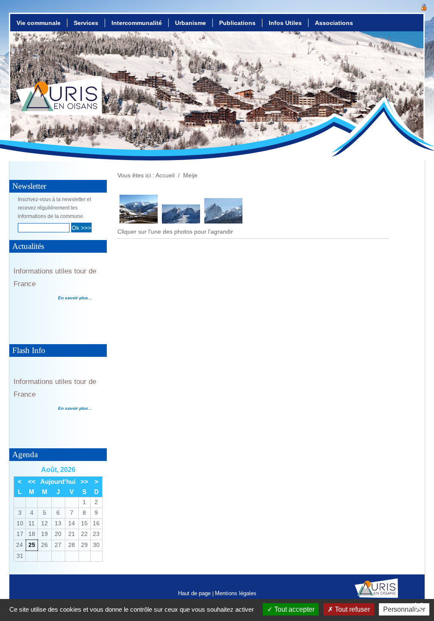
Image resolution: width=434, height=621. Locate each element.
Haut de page (195, 593)
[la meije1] (181, 221)
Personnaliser (404, 609)
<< (32, 481)
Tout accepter (293, 609)
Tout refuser (351, 609)
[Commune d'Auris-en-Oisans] (59, 104)
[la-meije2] (223, 221)
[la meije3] (138, 221)
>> (84, 481)
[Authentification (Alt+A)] (423, 6)
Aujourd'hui (57, 481)
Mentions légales (235, 593)
